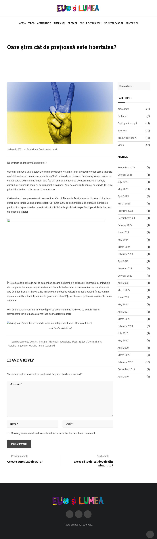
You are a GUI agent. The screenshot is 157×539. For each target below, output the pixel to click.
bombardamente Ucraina (25, 341)
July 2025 (123, 182)
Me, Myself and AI (113, 23)
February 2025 (125, 210)
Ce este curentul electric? (25, 461)
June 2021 (123, 297)
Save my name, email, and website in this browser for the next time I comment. (53, 433)
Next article (103, 456)
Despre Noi (132, 23)
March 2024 (124, 246)
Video (31, 23)
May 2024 (123, 239)
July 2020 (123, 333)
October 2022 (125, 275)
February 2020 (125, 362)
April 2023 (123, 261)
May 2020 (123, 340)
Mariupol (53, 341)
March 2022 (124, 290)
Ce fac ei (72, 23)
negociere (65, 341)
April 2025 (123, 196)
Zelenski (50, 345)
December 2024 (126, 218)
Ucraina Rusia (36, 345)
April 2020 (123, 347)
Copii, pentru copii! (90, 23)
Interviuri (59, 23)
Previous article (19, 456)
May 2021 (123, 304)
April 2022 (123, 282)
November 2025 (126, 167)
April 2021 (123, 311)
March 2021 (124, 319)
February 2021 (125, 326)
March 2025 (124, 203)
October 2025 (125, 174)
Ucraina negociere (18, 345)
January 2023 (125, 268)
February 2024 (125, 254)
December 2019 (126, 369)
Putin (75, 341)
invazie (43, 341)
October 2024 (125, 225)
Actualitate (44, 23)
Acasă (22, 23)
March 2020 (124, 355)
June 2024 (123, 232)
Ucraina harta (94, 341)
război (82, 341)
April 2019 (123, 376)
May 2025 (123, 189)
